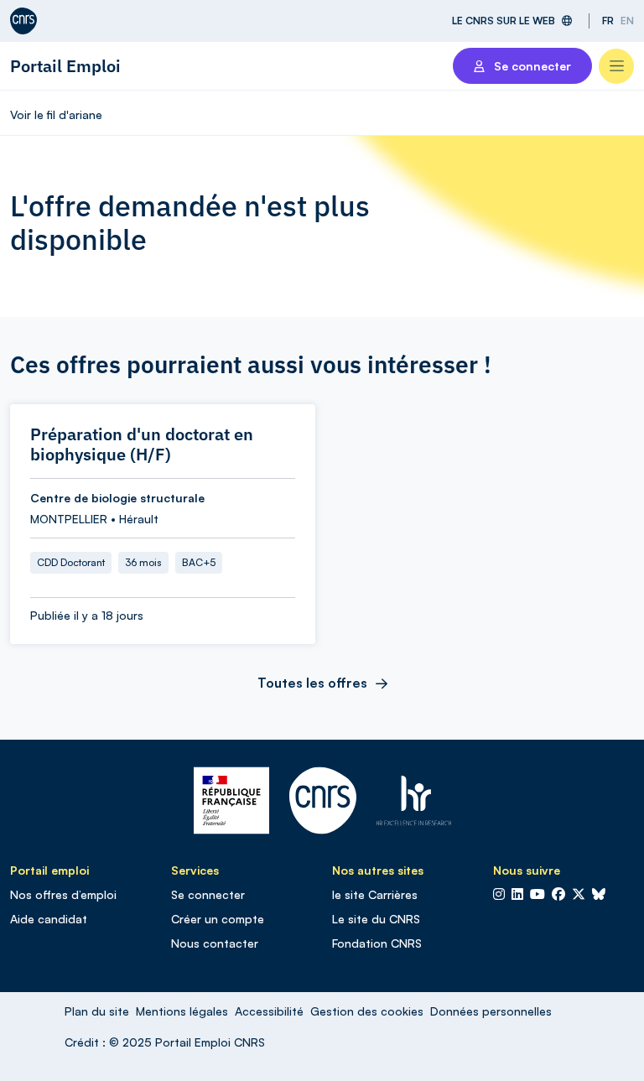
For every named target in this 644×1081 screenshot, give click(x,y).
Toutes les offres (312, 682)
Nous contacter (214, 943)
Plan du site (97, 1011)
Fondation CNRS (377, 943)
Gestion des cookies (366, 1011)
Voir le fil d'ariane (56, 114)
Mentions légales (182, 1011)
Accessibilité (269, 1011)
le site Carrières (375, 894)
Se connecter (208, 894)
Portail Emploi (65, 66)
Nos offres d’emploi (63, 894)
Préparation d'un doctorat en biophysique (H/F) (141, 444)
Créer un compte (217, 919)
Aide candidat (48, 919)
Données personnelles (491, 1011)
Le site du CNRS (376, 919)
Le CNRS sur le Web (503, 20)
